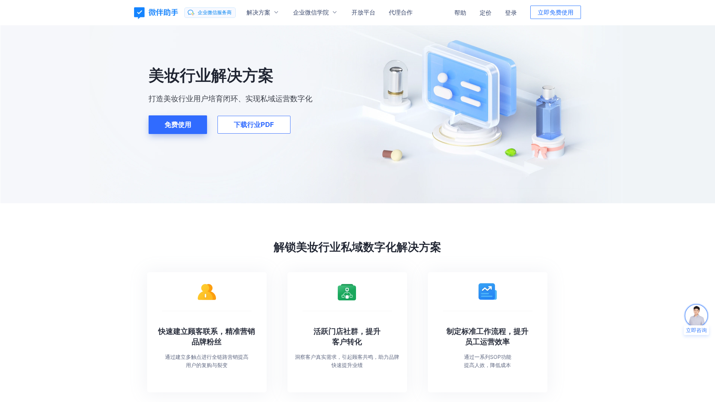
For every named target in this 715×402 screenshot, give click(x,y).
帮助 (460, 12)
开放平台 (363, 12)
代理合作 (401, 12)
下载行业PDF (254, 124)
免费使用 (178, 124)
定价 (486, 12)
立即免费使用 (555, 12)
